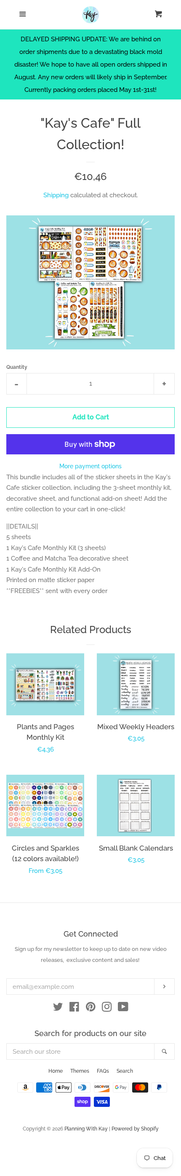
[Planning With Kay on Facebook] (74, 1008)
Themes (79, 1071)
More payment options (90, 466)
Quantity (16, 367)
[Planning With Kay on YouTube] (123, 1008)
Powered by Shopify (135, 1129)
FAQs (103, 1071)
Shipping (56, 195)
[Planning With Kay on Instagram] (107, 1008)
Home (55, 1071)
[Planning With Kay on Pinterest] (90, 1008)
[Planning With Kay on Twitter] (58, 1008)
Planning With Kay (86, 1129)
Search (125, 1071)
